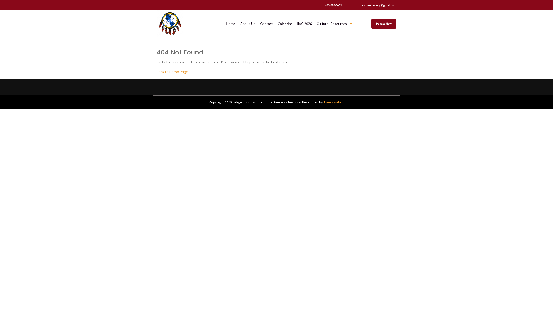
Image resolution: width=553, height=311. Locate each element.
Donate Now (384, 23)
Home (231, 23)
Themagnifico (333, 102)
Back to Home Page (172, 72)
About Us (247, 23)
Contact (266, 23)
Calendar (285, 23)
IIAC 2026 (304, 23)
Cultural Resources (332, 23)
